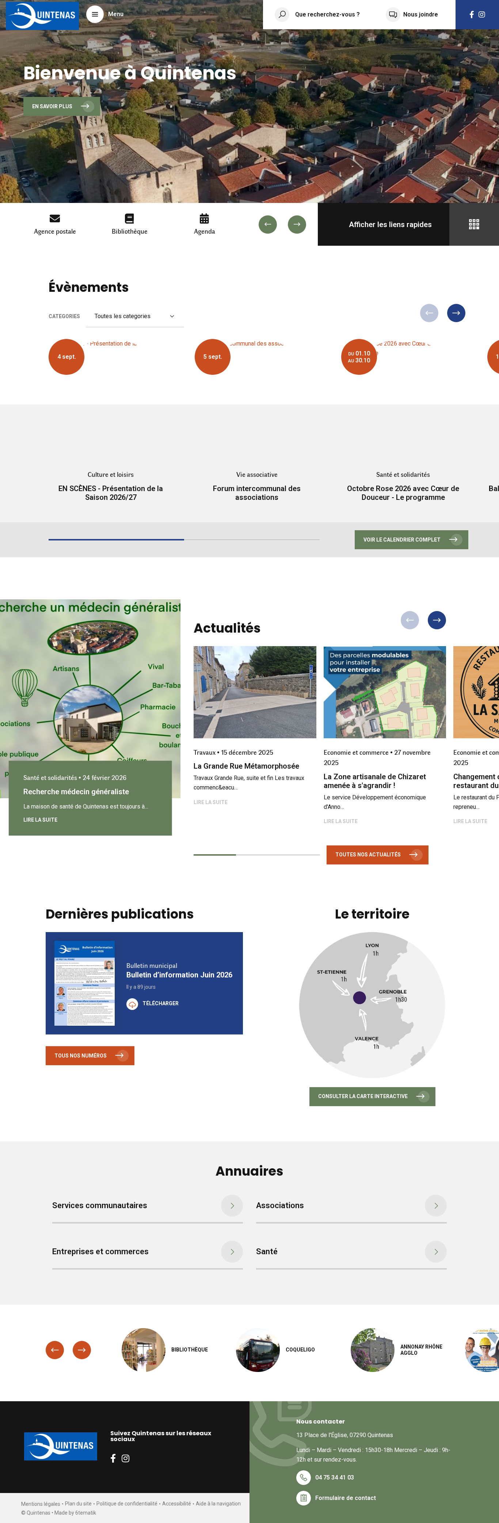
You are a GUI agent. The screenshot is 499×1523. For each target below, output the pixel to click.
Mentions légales (40, 1504)
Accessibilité (176, 1504)
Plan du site (78, 1504)
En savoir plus (52, 106)
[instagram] (481, 14)
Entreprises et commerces (100, 1251)
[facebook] (471, 14)
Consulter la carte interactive (363, 1096)
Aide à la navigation (218, 1504)
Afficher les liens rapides (390, 224)
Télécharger (160, 1003)
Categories (64, 316)
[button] (105, 14)
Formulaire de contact (345, 1497)
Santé (267, 1251)
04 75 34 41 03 (334, 1477)
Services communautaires (99, 1205)
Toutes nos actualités (368, 854)
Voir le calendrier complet (402, 540)
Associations (280, 1205)
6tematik (85, 1513)
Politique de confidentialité (126, 1504)
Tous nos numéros (80, 1056)
